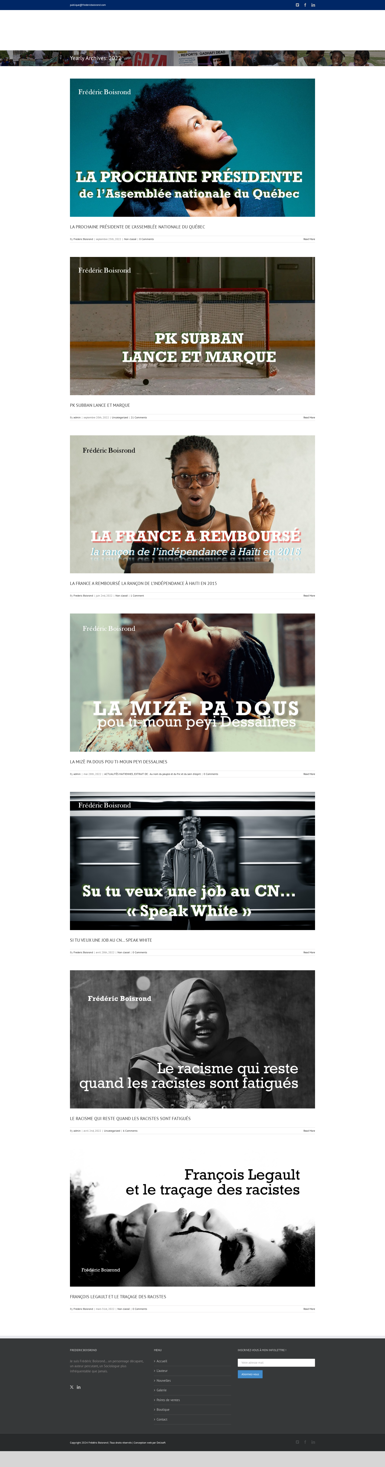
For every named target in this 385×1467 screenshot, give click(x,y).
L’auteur (162, 1371)
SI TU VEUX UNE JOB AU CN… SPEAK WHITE (111, 940)
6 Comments (130, 1130)
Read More (309, 239)
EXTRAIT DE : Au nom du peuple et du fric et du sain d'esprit (167, 774)
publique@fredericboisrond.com (88, 4)
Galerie (162, 1390)
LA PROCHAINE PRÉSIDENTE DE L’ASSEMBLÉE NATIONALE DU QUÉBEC (137, 227)
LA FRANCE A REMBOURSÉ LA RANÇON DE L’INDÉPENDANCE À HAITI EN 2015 (143, 583)
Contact (162, 1419)
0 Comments (146, 239)
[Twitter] (72, 1387)
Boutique (163, 1409)
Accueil (162, 1361)
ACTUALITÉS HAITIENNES (118, 774)
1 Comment (137, 595)
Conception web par (145, 1442)
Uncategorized (120, 417)
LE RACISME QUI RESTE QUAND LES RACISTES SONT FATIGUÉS (130, 1118)
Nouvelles (164, 1380)
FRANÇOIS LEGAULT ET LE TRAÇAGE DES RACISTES (118, 1297)
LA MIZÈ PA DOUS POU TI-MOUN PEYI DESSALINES (118, 762)
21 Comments (139, 417)
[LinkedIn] (78, 1387)
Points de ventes (168, 1400)
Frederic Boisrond (83, 239)
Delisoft (161, 1442)
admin (77, 417)
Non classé (130, 239)
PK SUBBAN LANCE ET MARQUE (100, 405)
